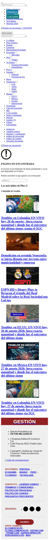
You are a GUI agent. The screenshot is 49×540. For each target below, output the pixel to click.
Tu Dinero (10, 62)
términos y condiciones (15, 134)
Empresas (10, 14)
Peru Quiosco (12, 43)
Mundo (9, 94)
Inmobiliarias (16, 67)
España (14, 101)
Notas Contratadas (13, 115)
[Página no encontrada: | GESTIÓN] (16, 28)
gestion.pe (10, 129)
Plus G (9, 69)
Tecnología (10, 106)
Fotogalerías (11, 125)
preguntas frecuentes (14, 141)
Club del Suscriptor (14, 108)
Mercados (15, 55)
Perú (8, 57)
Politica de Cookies (16, 493)
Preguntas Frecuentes (19, 496)
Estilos (14, 91)
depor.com (36, 530)
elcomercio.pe (14, 528)
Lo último (10, 40)
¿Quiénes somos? (29, 484)
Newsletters (11, 21)
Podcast (9, 118)
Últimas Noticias (13, 9)
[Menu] (2, 2)
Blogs (8, 79)
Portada (9, 45)
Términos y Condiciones (19, 487)
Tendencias (11, 82)
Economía (10, 52)
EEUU (14, 96)
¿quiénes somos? (13, 131)
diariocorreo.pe (31, 533)
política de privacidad (15, 136)
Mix (8, 110)
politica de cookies (14, 139)
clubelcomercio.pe (17, 530)
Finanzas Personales (14, 19)
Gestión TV (11, 120)
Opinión (9, 72)
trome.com (12, 533)
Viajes (14, 87)
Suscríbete (24, 522)
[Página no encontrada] (11, 145)
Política (14, 60)
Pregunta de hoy (18, 77)
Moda (13, 89)
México (14, 99)
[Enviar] (26, 5)
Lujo (13, 84)
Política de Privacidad (18, 490)
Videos (9, 122)
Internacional (16, 103)
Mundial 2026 (12, 23)
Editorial (15, 74)
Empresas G (12, 12)
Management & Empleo (16, 50)
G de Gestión (12, 16)
